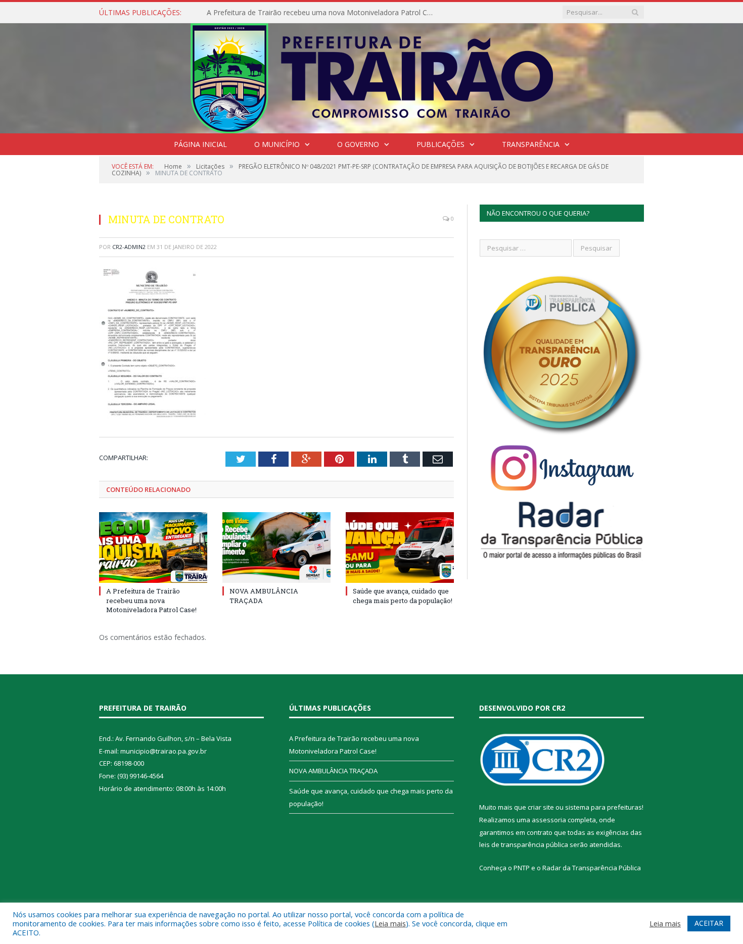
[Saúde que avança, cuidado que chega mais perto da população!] (400, 547)
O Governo (358, 144)
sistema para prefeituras (603, 807)
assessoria (549, 819)
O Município (277, 144)
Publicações (440, 144)
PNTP (522, 867)
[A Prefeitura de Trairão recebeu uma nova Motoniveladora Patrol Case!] (153, 547)
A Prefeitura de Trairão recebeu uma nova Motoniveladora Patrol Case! (323, 12)
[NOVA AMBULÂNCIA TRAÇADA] (276, 547)
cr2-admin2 (129, 247)
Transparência (531, 144)
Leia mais (390, 923)
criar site (541, 807)
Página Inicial (200, 144)
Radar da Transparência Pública (591, 867)
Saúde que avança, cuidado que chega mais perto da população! (402, 595)
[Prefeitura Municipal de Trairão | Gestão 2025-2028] (372, 76)
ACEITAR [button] (708, 923)
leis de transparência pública (523, 844)
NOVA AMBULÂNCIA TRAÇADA (333, 770)
